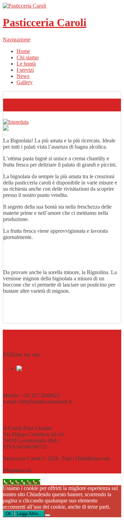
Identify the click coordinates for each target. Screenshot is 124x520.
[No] (47, 515)
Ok (8, 513)
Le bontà (26, 64)
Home (23, 51)
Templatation (47, 470)
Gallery (25, 82)
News (23, 76)
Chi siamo (28, 57)
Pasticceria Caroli (44, 22)
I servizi (25, 70)
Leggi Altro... (29, 513)
